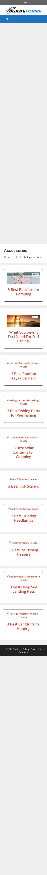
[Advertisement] (23, 132)
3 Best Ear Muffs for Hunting (23, 626)
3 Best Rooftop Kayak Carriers (23, 376)
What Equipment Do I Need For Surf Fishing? (23, 336)
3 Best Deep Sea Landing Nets (23, 589)
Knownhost (23, 652)
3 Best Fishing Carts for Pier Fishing (23, 413)
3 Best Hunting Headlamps (23, 518)
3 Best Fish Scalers (23, 486)
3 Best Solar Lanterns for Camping (23, 452)
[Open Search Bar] (43, 19)
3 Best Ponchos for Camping (23, 291)
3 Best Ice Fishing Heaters (23, 552)
